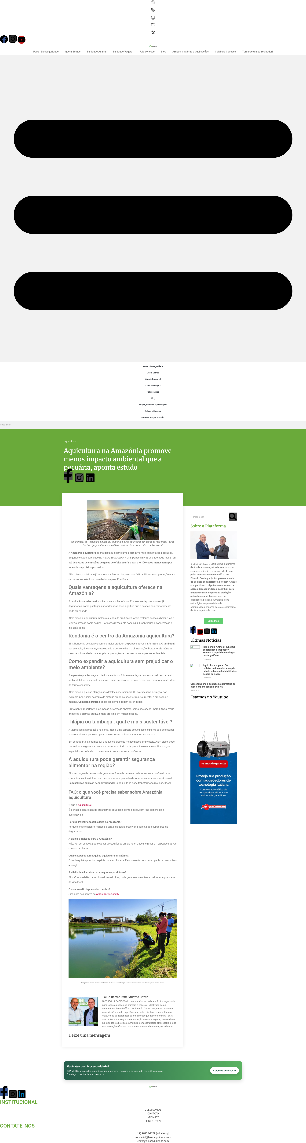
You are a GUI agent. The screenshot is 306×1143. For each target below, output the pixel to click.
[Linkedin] (90, 477)
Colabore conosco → (224, 1070)
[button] (153, 208)
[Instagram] (13, 39)
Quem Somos (72, 51)
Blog (163, 51)
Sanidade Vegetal (123, 51)
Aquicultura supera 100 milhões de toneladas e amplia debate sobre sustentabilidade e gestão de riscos (220, 669)
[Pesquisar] (233, 517)
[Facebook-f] (68, 476)
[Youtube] (22, 40)
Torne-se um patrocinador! (257, 51)
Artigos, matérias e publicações (190, 51)
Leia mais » (207, 659)
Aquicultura (70, 441)
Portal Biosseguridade (46, 51)
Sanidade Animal (96, 51)
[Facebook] (4, 39)
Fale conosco (147, 51)
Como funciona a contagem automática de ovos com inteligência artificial (212, 685)
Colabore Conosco (225, 51)
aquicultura (84, 805)
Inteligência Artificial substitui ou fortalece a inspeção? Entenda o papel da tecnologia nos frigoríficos (219, 651)
